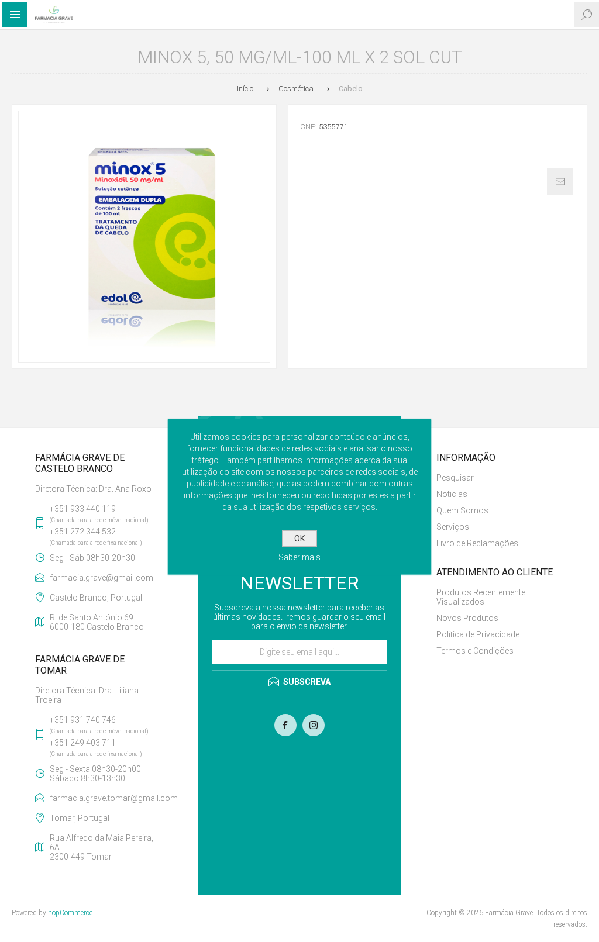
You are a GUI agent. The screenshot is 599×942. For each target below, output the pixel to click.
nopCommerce (70, 913)
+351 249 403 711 (83, 742)
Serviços (452, 527)
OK (299, 538)
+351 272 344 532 (83, 531)
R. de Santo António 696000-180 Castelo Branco (97, 622)
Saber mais (299, 557)
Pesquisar (455, 477)
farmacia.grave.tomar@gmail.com (106, 798)
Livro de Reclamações (477, 543)
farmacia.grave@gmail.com (101, 577)
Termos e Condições (475, 650)
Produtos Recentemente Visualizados (480, 597)
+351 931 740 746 (83, 719)
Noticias (451, 494)
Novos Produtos (467, 618)
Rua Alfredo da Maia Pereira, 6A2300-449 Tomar (101, 847)
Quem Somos (462, 510)
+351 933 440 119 (83, 508)
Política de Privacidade (477, 634)
